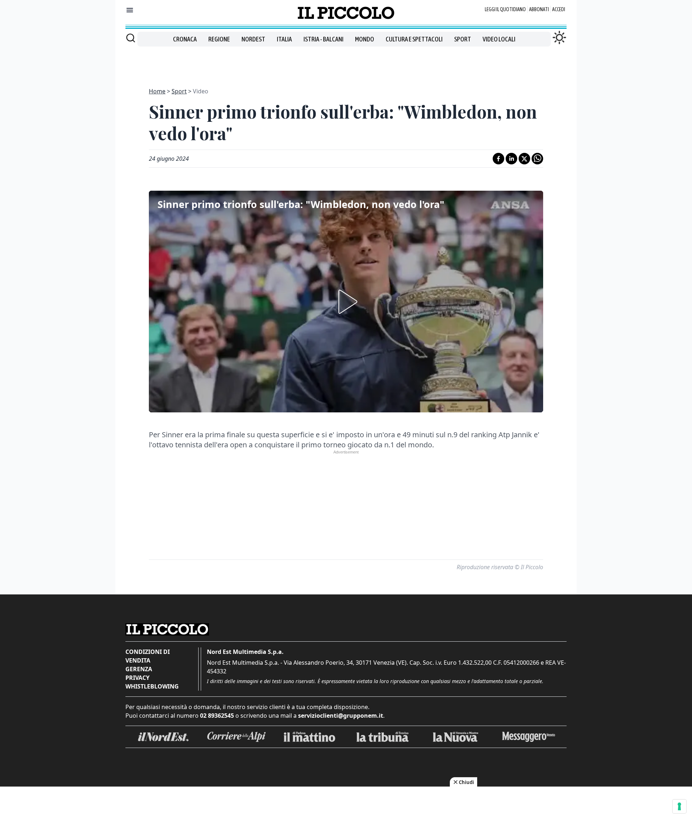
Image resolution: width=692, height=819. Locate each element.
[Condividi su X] (524, 158)
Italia (284, 39)
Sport (462, 39)
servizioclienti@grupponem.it (340, 716)
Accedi (558, 9)
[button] (346, 301)
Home (157, 91)
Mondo (364, 39)
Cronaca (185, 39)
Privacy (137, 678)
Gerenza (138, 669)
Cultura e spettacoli (414, 39)
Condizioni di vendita (147, 656)
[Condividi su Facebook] (498, 158)
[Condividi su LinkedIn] (511, 158)
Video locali (499, 39)
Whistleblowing (152, 686)
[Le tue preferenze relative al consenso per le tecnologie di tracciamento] (679, 806)
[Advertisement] (346, 63)
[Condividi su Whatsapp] (537, 158)
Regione (219, 39)
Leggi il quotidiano (505, 9)
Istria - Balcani (323, 39)
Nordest (253, 39)
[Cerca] (130, 37)
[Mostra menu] (129, 10)
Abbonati (539, 9)
